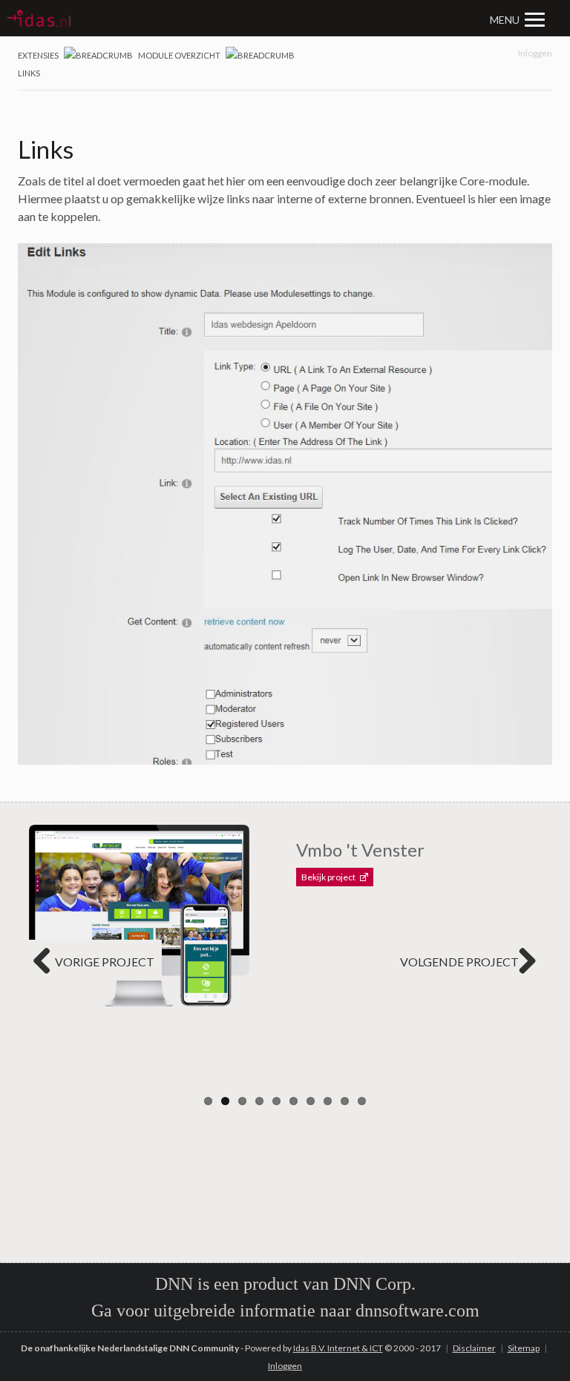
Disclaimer (474, 1348)
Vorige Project (104, 962)
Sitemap (524, 1348)
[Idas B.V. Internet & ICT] (146, 18)
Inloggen (535, 53)
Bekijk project (328, 877)
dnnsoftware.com (417, 1310)
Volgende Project (459, 962)
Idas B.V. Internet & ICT (338, 1348)
